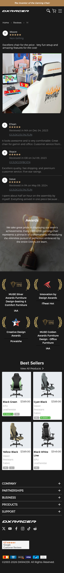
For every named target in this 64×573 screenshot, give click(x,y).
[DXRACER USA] (24, 11)
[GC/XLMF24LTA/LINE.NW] (47, 435)
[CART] (54, 11)
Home (6, 22)
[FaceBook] (18, 529)
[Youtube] (11, 529)
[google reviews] (15, 544)
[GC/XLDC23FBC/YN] (16, 435)
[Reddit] (36, 529)
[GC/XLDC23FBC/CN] (47, 385)
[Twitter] (5, 529)
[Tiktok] (30, 529)
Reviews (17, 22)
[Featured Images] (32, 83)
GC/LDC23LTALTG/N (20, 134)
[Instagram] (24, 529)
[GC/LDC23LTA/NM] (16, 385)
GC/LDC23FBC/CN (19, 162)
